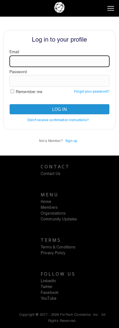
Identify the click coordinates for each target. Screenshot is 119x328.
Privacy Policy (53, 253)
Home (46, 202)
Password (18, 72)
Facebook (49, 293)
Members (49, 208)
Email (14, 52)
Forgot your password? (92, 91)
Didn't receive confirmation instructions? (58, 120)
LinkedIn (48, 281)
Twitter (47, 287)
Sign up (71, 141)
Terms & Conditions (58, 247)
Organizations (53, 213)
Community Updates (59, 219)
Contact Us (50, 174)
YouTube (48, 299)
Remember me (29, 92)
